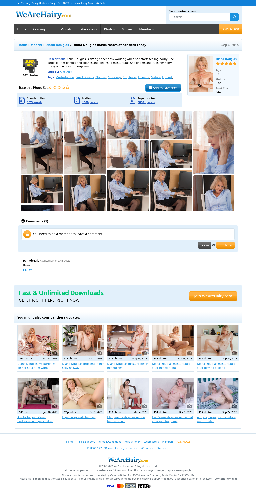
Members (146, 29)
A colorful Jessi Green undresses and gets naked (35, 419)
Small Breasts (85, 77)
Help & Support (86, 441)
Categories (86, 29)
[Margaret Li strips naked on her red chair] (128, 393)
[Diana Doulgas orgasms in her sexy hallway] (83, 340)
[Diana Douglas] (201, 74)
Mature (156, 77)
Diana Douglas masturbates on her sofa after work (36, 366)
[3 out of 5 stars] (59, 87)
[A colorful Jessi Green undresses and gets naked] (38, 393)
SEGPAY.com (161, 478)
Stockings (114, 77)
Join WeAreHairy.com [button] (213, 296)
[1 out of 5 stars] (51, 87)
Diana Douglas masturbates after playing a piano (216, 366)
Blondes (100, 77)
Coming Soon (43, 29)
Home (21, 29)
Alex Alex (66, 72)
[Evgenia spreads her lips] (83, 393)
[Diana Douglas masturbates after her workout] (173, 340)
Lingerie (143, 77)
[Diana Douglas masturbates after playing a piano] (218, 340)
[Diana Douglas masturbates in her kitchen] (128, 340)
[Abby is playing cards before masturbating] (218, 393)
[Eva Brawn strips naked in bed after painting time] (173, 393)
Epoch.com (40, 478)
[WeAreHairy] (128, 460)
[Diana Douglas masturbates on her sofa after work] (38, 340)
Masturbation (65, 77)
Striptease (129, 77)
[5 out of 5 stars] (67, 87)
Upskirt (167, 77)
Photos (109, 29)
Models (66, 29)
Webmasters (151, 441)
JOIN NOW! (230, 29)
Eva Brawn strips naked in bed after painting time (172, 419)
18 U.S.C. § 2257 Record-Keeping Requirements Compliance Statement (128, 448)
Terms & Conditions (109, 441)
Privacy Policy (132, 441)
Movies (127, 29)
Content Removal (226, 478)
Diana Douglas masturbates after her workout (171, 366)
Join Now (225, 245)
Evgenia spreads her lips (78, 417)
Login (205, 245)
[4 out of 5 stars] (63, 87)
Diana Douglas (57, 45)
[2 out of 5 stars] (55, 87)
